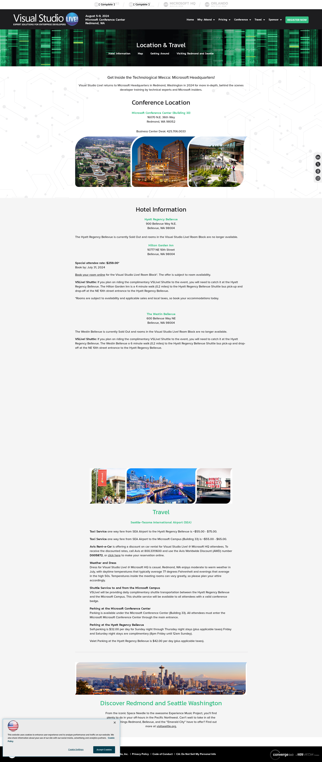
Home (190, 19)
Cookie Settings (76, 749)
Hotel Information (119, 53)
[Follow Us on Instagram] (317, 178)
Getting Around (159, 53)
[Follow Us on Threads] (318, 171)
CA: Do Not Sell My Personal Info (196, 754)
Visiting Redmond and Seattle (195, 53)
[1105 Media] (307, 754)
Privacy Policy (140, 754)
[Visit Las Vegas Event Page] (106, 5)
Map (140, 53)
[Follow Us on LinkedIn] (317, 157)
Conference (241, 19)
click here (114, 555)
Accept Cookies (104, 749)
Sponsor (274, 19)
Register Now (297, 20)
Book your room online (90, 275)
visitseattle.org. (167, 726)
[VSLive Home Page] (46, 19)
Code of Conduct (162, 754)
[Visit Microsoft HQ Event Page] (179, 5)
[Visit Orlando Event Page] (216, 5)
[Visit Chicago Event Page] (141, 5)
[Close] (114, 722)
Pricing (223, 19)
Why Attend (204, 19)
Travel (258, 19)
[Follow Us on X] (317, 164)
